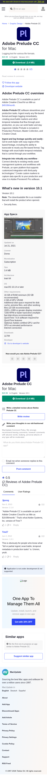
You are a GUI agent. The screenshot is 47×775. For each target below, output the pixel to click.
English (5, 691)
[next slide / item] (41, 228)
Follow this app (12, 83)
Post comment (23, 469)
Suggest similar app (23, 656)
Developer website (13, 86)
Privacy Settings (9, 737)
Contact (5, 750)
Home (4, 23)
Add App (6, 704)
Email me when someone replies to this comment (24, 462)
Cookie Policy (8, 744)
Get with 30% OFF (23, 621)
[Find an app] (11, 9)
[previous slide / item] (6, 228)
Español (22, 691)
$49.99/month (8, 105)
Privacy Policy (8, 730)
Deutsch (13, 691)
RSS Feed (6, 763)
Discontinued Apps (10, 711)
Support (5, 757)
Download (24, 62)
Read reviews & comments (13, 76)
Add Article (7, 717)
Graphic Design (16, 23)
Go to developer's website (18, 343)
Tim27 (5, 532)
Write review (23, 416)
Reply (16, 525)
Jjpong (5, 500)
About (5, 698)
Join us (40, 1)
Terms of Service (9, 724)
